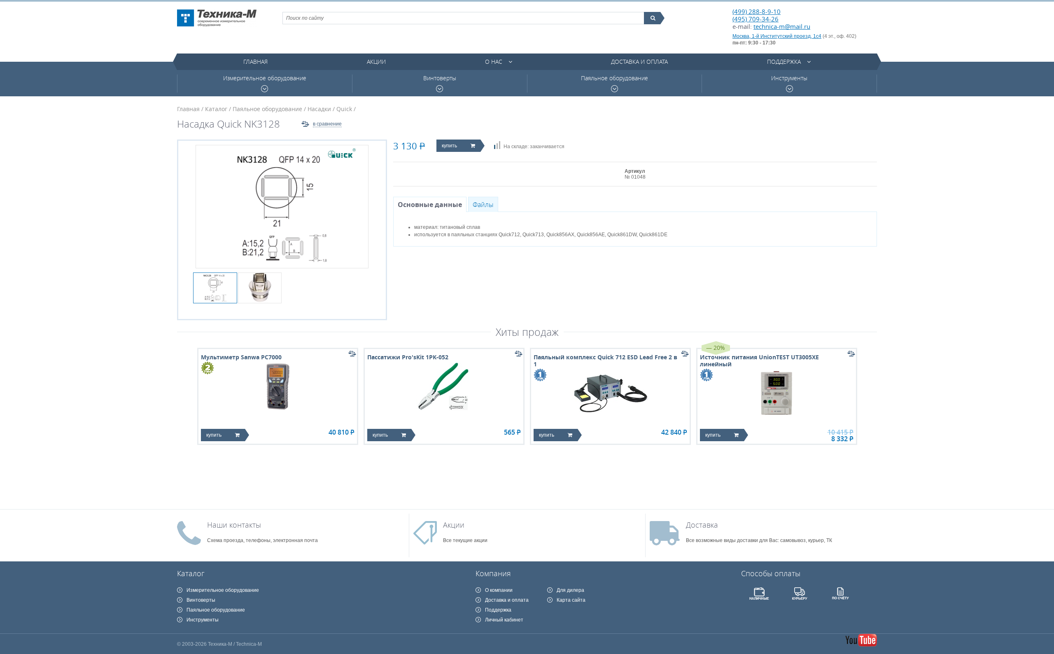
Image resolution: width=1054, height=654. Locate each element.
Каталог (216, 109)
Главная (255, 61)
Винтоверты (439, 78)
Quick (344, 109)
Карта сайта (571, 600)
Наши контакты (234, 525)
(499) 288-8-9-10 (756, 11)
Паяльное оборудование (614, 78)
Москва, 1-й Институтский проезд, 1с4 (776, 36)
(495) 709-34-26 (755, 19)
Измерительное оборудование (264, 78)
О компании (499, 590)
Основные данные (430, 204)
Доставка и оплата (639, 61)
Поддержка (784, 61)
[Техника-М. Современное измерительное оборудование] (217, 18)
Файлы (483, 204)
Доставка (702, 525)
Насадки (319, 109)
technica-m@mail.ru (781, 26)
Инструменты (789, 78)
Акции (376, 61)
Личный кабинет (504, 620)
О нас (493, 61)
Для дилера (570, 590)
